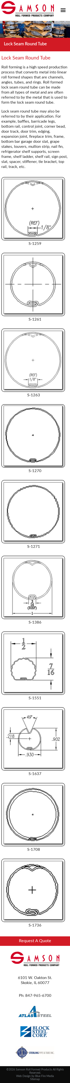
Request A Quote (35, 941)
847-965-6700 (38, 996)
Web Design (23, 1076)
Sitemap (35, 1079)
